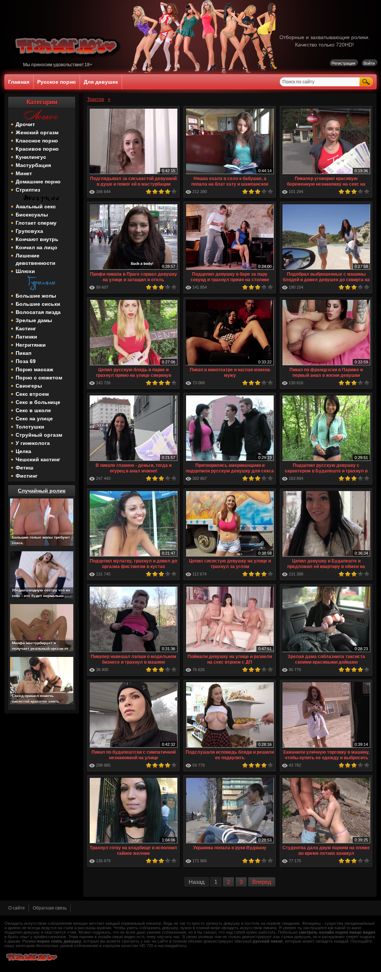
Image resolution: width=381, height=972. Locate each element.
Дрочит (25, 124)
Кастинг (26, 328)
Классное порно (37, 141)
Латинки (26, 337)
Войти (369, 63)
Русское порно (56, 82)
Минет (24, 173)
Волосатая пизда (38, 312)
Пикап (23, 353)
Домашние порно (38, 182)
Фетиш (24, 468)
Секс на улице (34, 418)
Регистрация (343, 63)
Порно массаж (34, 369)
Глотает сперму (36, 223)
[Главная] (67, 60)
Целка (23, 451)
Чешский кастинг (38, 459)
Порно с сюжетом (39, 378)
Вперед (261, 882)
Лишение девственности (35, 259)
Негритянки (31, 345)
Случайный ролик (41, 491)
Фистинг (27, 476)
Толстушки (30, 427)
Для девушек (101, 82)
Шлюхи (25, 271)
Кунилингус (31, 157)
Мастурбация (33, 165)
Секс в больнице (38, 402)
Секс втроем (32, 394)
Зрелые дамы (34, 320)
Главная (18, 82)
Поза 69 (26, 361)
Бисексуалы (32, 215)
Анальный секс (36, 206)
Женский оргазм (37, 132)
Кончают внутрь (37, 239)
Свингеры (29, 386)
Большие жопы (36, 296)
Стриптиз (28, 190)
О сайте (16, 908)
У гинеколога (33, 443)
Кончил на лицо (36, 247)
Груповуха (29, 231)
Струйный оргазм (39, 435)
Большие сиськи (38, 304)
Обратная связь (50, 908)
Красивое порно (37, 149)
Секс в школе (33, 410)
